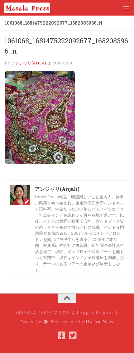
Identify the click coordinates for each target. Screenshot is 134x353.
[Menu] (126, 8)
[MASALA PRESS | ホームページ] (35, 7)
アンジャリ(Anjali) (30, 63)
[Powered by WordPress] (45, 322)
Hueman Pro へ (99, 321)
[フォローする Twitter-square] (72, 335)
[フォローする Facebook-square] (61, 335)
